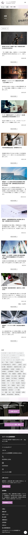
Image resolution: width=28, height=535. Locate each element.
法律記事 (4, 522)
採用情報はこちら (7, 502)
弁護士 (3, 509)
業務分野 (4, 511)
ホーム (2, 7)
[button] (25, 2)
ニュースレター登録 (6, 472)
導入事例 (4, 517)
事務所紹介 (4, 519)
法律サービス (5, 514)
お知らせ (4, 525)
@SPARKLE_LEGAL (6, 459)
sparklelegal (5, 465)
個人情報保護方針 (6, 528)
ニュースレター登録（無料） (14, 424)
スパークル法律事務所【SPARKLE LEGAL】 (12, 453)
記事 (7, 7)
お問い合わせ (14, 411)
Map (25, 439)
